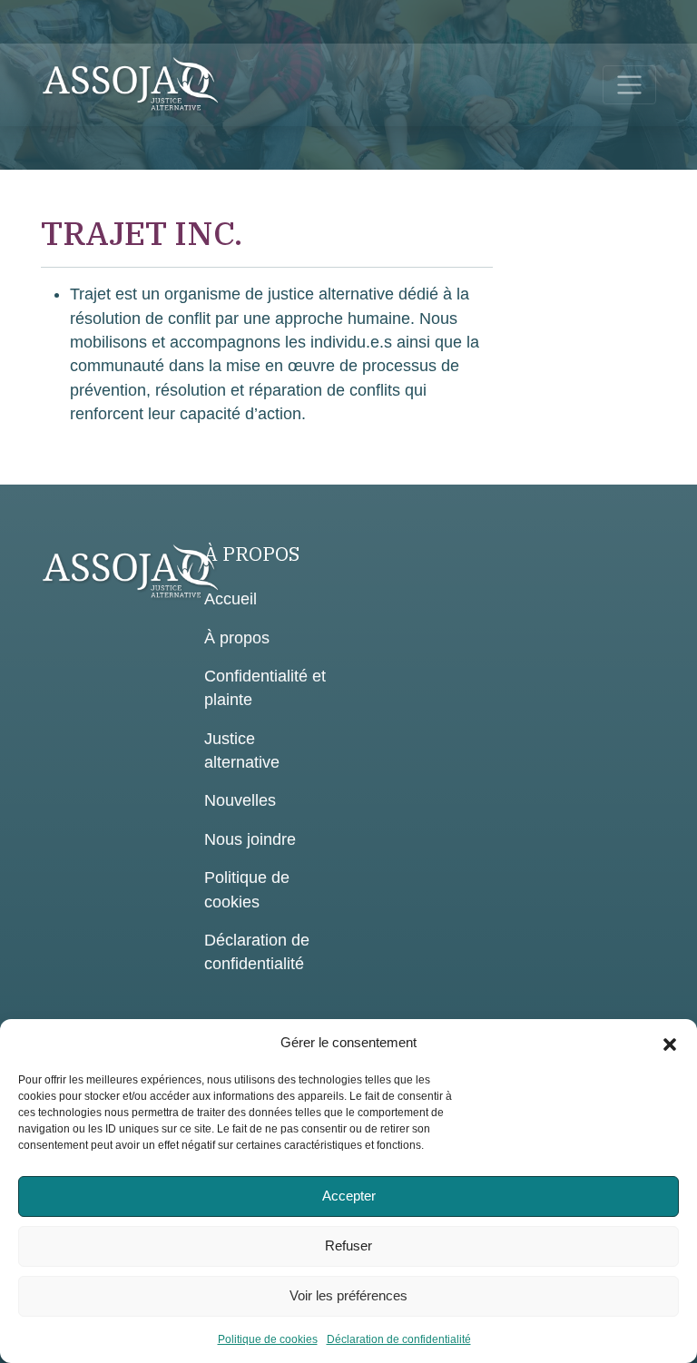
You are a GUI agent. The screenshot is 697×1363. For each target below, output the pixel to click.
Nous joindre (250, 839)
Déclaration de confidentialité (399, 1339)
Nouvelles (240, 800)
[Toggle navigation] (629, 84)
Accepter (349, 1195)
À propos (237, 638)
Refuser (348, 1245)
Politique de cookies (268, 1339)
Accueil (230, 599)
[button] (670, 1043)
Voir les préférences (348, 1295)
